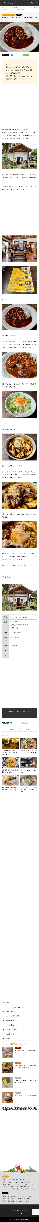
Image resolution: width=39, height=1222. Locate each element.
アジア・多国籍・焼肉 (12, 1016)
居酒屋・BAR (10, 1020)
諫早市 (22, 1196)
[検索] (32, 3)
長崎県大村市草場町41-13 (18, 625)
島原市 (12, 1199)
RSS (21, 1213)
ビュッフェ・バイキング (9, 1186)
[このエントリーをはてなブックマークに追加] (12, 55)
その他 (8, 1038)
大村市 (18, 14)
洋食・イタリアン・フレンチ (9, 14)
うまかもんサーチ (19, 1210)
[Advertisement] (19, 107)
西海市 (28, 1199)
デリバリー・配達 (24, 1189)
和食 (7, 1002)
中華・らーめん (10, 1011)
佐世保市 (20, 1201)
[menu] (36, 3)
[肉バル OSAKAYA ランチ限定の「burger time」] (11, 729)
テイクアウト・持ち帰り (9, 1189)
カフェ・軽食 (10, 1025)
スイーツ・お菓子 (11, 1029)
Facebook (18, 1213)
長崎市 (4, 1196)
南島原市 (20, 1199)
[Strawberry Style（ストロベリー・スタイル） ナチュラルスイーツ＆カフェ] (28, 729)
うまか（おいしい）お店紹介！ (11, 7)
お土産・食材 (10, 1034)
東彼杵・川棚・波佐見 (8, 1201)
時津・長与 (13, 1196)
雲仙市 (4, 1199)
